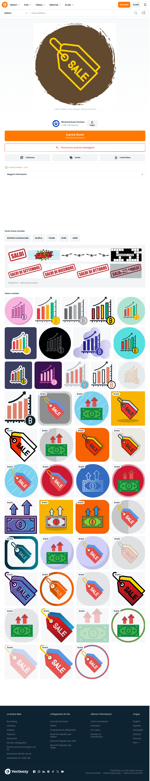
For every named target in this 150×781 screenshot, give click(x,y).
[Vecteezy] (5, 5)
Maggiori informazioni (17, 174)
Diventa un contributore (95, 735)
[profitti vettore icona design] (91, 408)
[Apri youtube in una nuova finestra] (62, 771)
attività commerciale (18, 238)
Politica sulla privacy (110, 772)
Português (136, 729)
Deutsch (135, 734)
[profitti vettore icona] (19, 311)
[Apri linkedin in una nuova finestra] (43, 771)
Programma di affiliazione (62, 729)
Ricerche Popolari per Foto (59, 742)
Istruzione (12, 738)
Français (135, 738)
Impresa (11, 734)
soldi (63, 238)
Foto (26, 4)
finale (52, 238)
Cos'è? (25, 167)
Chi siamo (94, 729)
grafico (38, 238)
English (134, 721)
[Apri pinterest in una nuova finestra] (48, 771)
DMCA (52, 725)
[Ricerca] (133, 13)
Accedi (134, 4)
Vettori (13, 4)
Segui (91, 125)
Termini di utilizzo (91, 772)
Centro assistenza (97, 721)
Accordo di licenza (58, 721)
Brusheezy (12, 721)
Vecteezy (11, 725)
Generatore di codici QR (18, 757)
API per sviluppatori (16, 742)
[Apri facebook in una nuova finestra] (34, 771)
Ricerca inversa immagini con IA (19, 748)
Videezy (10, 729)
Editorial (54, 4)
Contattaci (94, 725)
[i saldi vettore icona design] (55, 408)
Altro (133, 742)
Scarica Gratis (74, 136)
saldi (75, 238)
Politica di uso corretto (131, 772)
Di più (68, 4)
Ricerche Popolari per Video (59, 749)
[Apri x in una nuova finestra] (58, 771)
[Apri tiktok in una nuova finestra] (53, 771)
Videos (39, 4)
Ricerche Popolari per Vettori (59, 735)
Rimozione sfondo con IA (19, 753)
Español (135, 725)
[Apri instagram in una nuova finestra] (39, 771)
